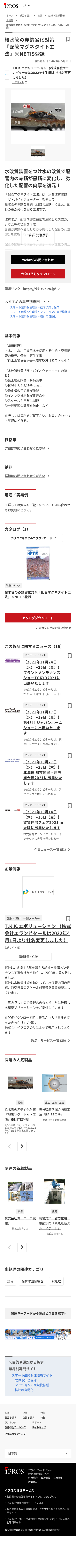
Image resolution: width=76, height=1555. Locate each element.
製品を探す (10, 1417)
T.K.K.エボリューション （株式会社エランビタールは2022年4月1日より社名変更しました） (41, 72)
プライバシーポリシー (40, 1470)
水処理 (56, 1281)
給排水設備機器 (32, 1281)
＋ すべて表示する (38, 237)
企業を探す (28, 1417)
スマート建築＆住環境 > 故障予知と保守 (34, 307)
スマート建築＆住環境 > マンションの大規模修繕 (40, 312)
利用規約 (33, 1477)
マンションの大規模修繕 (32, 1385)
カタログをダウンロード (38, 273)
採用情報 (58, 1477)
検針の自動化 (24, 1389)
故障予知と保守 (26, 1380)
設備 (10, 1281)
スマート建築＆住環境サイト (32, 1375)
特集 (43, 1417)
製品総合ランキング (15, 1427)
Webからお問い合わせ (38, 259)
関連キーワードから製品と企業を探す (37, 1313)
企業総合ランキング (15, 1434)
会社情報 (45, 1477)
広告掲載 (33, 1482)
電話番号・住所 (28, 956)
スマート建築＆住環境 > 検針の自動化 (33, 316)
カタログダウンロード (38, 617)
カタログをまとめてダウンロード (31, 538)
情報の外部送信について (39, 1473)
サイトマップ (39, 1427)
